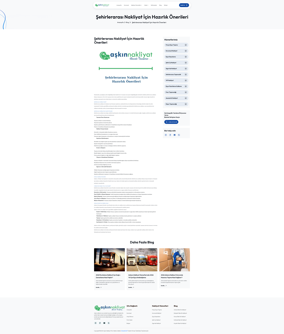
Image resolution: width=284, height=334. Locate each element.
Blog (160, 5)
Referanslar (154, 5)
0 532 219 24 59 (172, 122)
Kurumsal (126, 5)
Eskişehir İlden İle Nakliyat (180, 313)
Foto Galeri (129, 320)
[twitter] (178, 134)
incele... (98, 287)
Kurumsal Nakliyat (171, 51)
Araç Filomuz (130, 316)
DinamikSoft (124, 331)
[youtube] (174, 134)
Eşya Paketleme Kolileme (174, 86)
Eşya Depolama (171, 57)
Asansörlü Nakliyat (172, 98)
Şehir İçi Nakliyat (171, 62)
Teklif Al (182, 5)
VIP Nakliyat (170, 80)
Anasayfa (119, 5)
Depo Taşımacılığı (171, 104)
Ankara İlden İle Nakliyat (180, 309)
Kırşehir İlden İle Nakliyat (180, 323)
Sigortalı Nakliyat (171, 68)
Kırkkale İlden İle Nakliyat (180, 320)
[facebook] (170, 134)
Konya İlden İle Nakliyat (180, 316)
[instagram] (165, 134)
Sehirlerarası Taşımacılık (173, 74)
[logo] (102, 5)
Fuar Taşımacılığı (171, 92)
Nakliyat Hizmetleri (136, 5)
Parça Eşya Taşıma (172, 45)
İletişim (166, 5)
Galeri (146, 5)
